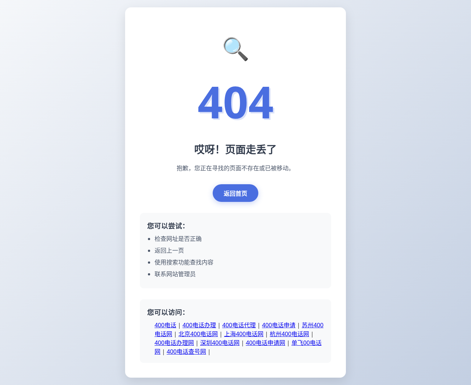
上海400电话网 (243, 334)
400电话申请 (278, 325)
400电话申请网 (265, 343)
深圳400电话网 (220, 343)
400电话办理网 (174, 343)
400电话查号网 (186, 351)
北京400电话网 (198, 334)
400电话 (165, 325)
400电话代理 (239, 325)
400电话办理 (199, 325)
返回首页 (235, 193)
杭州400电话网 (289, 334)
